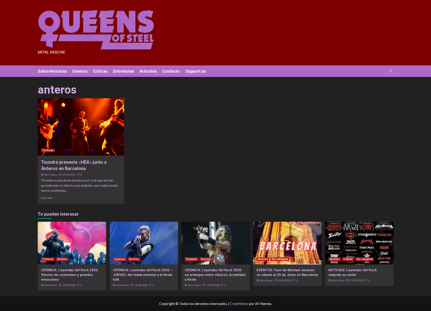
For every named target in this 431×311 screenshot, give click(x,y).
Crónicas (47, 150)
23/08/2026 (68, 285)
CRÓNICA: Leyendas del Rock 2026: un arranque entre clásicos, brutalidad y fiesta (215, 275)
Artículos (148, 71)
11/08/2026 (212, 285)
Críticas (100, 71)
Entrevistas (123, 71)
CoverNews (239, 303)
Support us (195, 71)
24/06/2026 (284, 280)
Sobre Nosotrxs (52, 71)
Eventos (80, 71)
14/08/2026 (140, 285)
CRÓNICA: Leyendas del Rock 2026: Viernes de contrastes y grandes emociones (70, 275)
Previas (348, 259)
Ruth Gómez (50, 174)
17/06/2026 (356, 280)
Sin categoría (280, 259)
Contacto (171, 71)
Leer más (46, 197)
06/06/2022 (68, 174)
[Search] (391, 71)
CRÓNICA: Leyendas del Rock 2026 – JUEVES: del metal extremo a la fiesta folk (143, 275)
